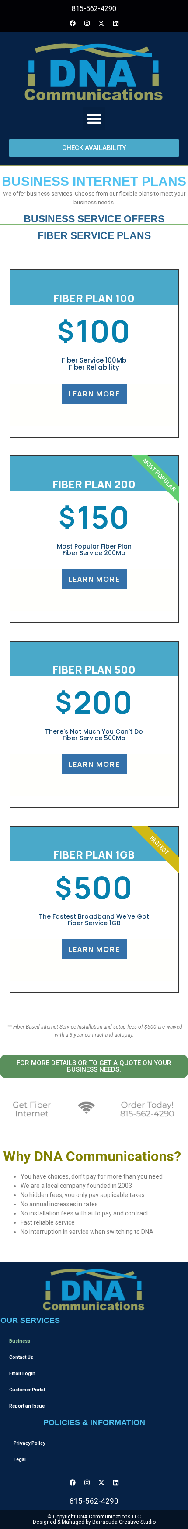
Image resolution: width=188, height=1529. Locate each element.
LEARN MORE (94, 394)
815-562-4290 (94, 8)
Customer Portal (27, 1390)
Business (19, 1341)
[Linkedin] (116, 23)
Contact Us (21, 1357)
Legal (20, 1459)
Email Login (22, 1373)
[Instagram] (87, 23)
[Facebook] (72, 23)
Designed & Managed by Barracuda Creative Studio (94, 1522)
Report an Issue (27, 1406)
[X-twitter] (101, 23)
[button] (94, 119)
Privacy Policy (29, 1443)
